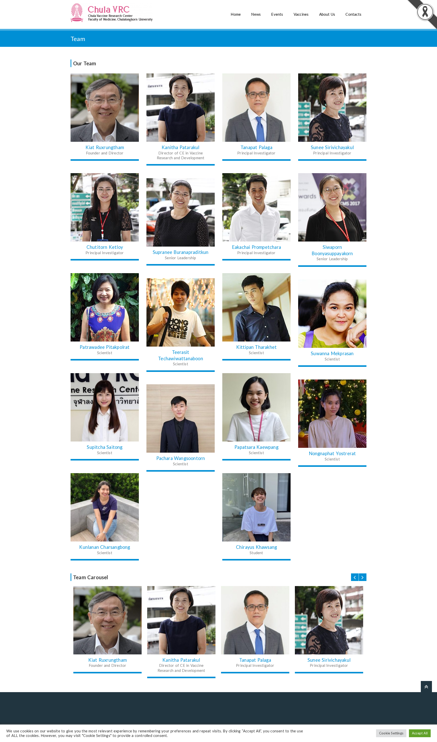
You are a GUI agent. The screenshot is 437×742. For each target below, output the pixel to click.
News (256, 14)
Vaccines (301, 14)
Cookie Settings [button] (391, 733)
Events (277, 14)
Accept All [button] (420, 733)
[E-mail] (104, 107)
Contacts (353, 14)
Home (236, 14)
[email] (180, 418)
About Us (327, 14)
